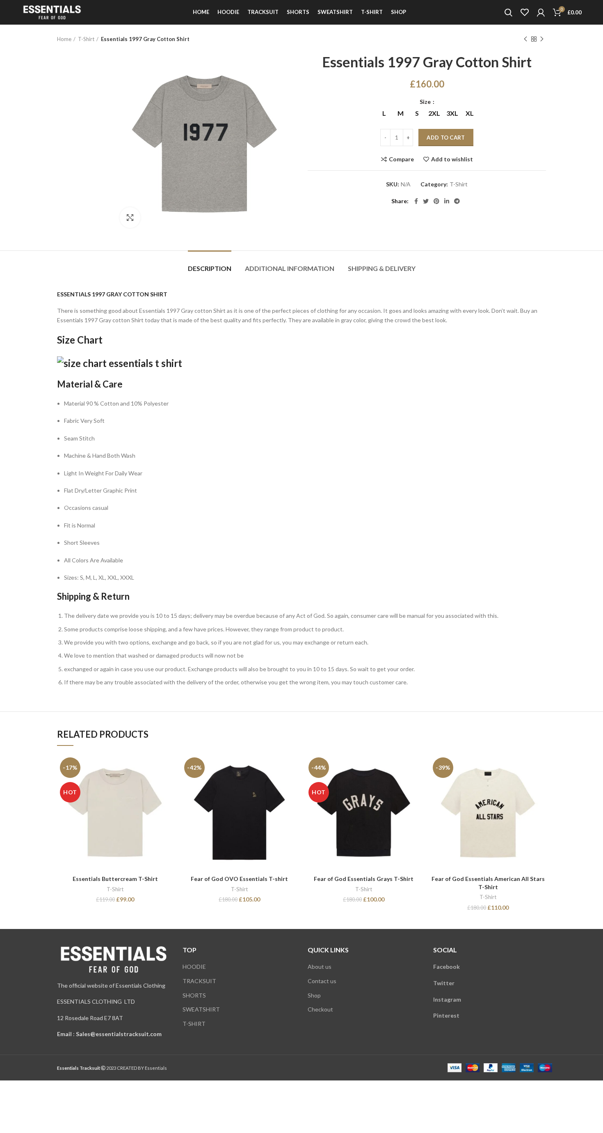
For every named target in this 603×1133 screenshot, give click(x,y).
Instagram (447, 999)
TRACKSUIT (199, 980)
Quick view (167, 786)
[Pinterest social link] (436, 201)
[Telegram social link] (457, 201)
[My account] (541, 12)
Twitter (444, 982)
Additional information (289, 268)
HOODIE (194, 966)
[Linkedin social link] (447, 201)
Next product (542, 39)
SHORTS (194, 995)
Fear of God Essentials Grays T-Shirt (363, 878)
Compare (401, 159)
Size (426, 101)
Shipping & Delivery (382, 268)
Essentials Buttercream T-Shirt (115, 878)
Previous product (525, 39)
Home (64, 39)
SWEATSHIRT (201, 1009)
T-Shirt (86, 39)
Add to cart (446, 137)
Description (209, 268)
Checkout (320, 1009)
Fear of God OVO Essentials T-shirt (239, 878)
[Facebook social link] (416, 201)
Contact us (322, 980)
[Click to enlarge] (130, 217)
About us (319, 966)
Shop (314, 995)
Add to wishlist (452, 159)
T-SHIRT (194, 1023)
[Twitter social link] (425, 201)
